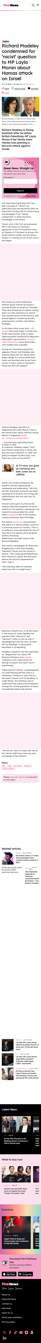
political (19, 522)
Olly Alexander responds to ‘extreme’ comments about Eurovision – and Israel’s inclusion (32, 877)
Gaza (4, 765)
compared (13, 514)
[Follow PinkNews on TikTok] (15, 1333)
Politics (6, 41)
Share (7, 88)
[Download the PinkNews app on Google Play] (25, 1274)
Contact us (7, 1303)
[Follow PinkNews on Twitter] (4, 1333)
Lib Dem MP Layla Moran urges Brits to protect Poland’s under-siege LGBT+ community (26, 1060)
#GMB (24, 435)
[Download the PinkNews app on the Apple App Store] (9, 1274)
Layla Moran (18, 765)
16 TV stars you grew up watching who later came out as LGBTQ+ (27, 470)
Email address (12, 177)
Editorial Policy (9, 1299)
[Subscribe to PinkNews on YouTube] (21, 1333)
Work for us (7, 1313)
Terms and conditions (12, 1317)
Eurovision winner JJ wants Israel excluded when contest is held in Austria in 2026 (27, 858)
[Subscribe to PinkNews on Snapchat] (32, 1333)
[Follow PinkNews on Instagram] (26, 1333)
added (27, 657)
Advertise (6, 1308)
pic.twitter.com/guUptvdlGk (15, 438)
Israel (9, 765)
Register (20, 191)
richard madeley (8, 768)
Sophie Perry (28, 84)
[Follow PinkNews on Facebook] (10, 1333)
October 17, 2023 (9, 445)
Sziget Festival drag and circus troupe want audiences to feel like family (16, 1241)
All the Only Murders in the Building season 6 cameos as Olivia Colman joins (16, 1141)
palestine (27, 765)
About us (6, 1294)
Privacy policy (8, 1322)
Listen (7, 93)
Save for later (20, 88)
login (12, 777)
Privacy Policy (31, 196)
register (21, 777)
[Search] (33, 5)
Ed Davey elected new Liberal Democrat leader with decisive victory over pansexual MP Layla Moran (27, 1074)
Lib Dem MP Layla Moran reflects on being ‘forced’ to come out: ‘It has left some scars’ (27, 1045)
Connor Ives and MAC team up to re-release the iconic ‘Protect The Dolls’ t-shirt (15, 1191)
